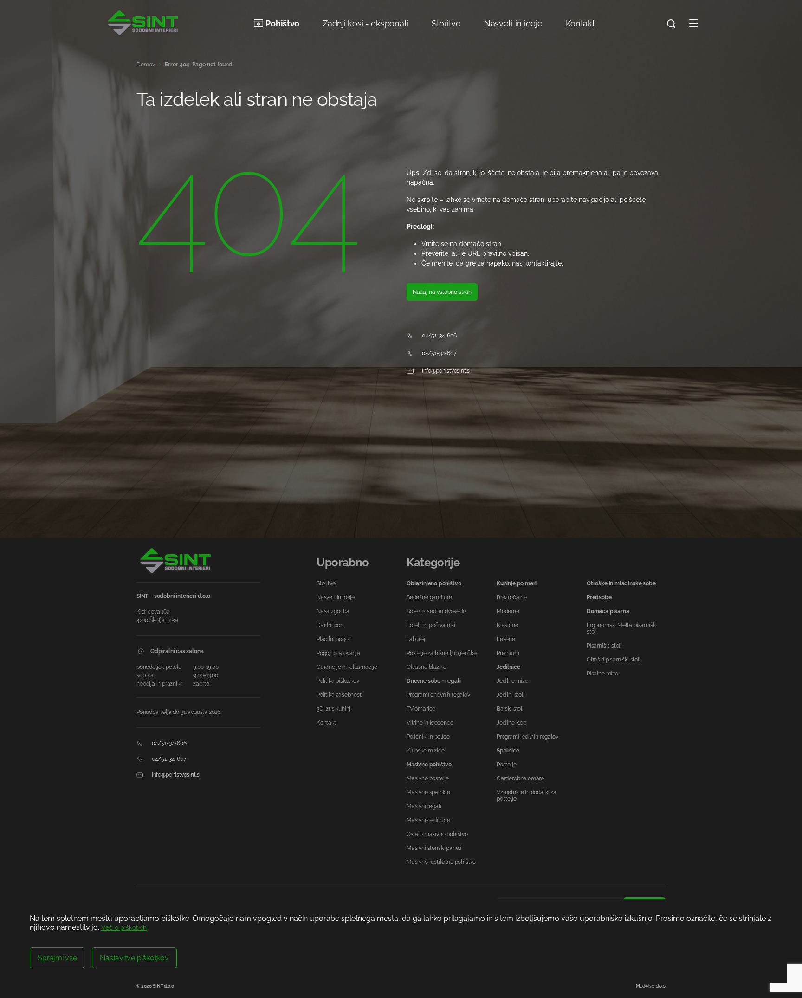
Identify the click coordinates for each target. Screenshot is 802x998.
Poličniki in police (428, 736)
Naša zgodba (333, 611)
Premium (508, 653)
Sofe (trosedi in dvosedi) (436, 611)
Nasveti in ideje (513, 23)
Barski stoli (510, 709)
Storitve (446, 23)
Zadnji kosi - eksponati (365, 23)
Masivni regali (424, 806)
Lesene (506, 639)
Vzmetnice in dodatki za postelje (526, 795)
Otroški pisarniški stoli (613, 659)
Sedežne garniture (429, 597)
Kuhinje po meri (517, 583)
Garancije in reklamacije (347, 667)
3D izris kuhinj (333, 709)
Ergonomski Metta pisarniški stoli (622, 628)
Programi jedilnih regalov (527, 736)
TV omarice (421, 709)
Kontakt (580, 23)
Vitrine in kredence (430, 722)
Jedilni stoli (510, 695)
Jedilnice (508, 667)
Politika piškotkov (338, 681)
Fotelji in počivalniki (431, 625)
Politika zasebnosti (340, 695)
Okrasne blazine (426, 667)
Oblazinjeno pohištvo (434, 583)
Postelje (507, 764)
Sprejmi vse (57, 957)
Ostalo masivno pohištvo (437, 834)
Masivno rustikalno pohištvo (441, 862)
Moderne (508, 611)
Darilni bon (330, 625)
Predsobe (599, 597)
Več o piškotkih (124, 927)
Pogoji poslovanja (338, 653)
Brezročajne (512, 597)
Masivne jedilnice (428, 820)
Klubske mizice (425, 750)
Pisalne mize (602, 673)
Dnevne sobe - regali (433, 681)
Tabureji (417, 639)
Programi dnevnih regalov (438, 695)
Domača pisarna (608, 611)
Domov (145, 64)
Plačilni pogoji (334, 639)
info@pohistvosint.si (445, 371)
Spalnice (508, 750)
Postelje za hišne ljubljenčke (442, 653)
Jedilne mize (512, 681)
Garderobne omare (520, 778)
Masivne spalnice (428, 792)
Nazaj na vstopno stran (442, 292)
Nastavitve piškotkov (134, 957)
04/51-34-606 (438, 335)
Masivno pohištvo (429, 764)
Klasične (507, 625)
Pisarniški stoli (604, 645)
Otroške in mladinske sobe (621, 583)
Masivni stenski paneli (434, 848)
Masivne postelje (428, 778)
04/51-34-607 (438, 353)
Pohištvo (282, 23)
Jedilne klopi (512, 722)
